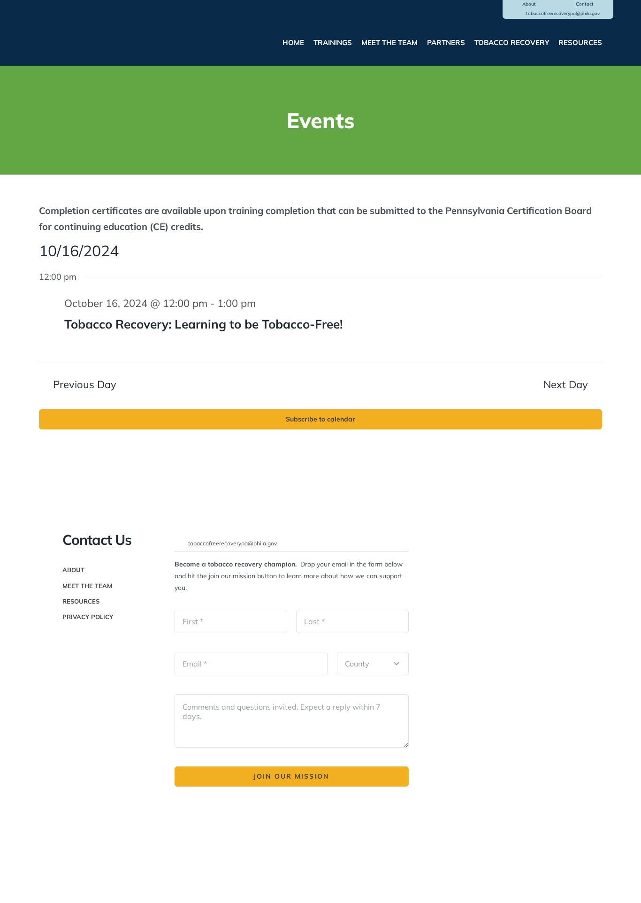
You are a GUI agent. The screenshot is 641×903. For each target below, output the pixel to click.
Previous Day (84, 384)
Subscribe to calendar (320, 419)
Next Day (565, 384)
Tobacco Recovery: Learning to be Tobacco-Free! (203, 324)
